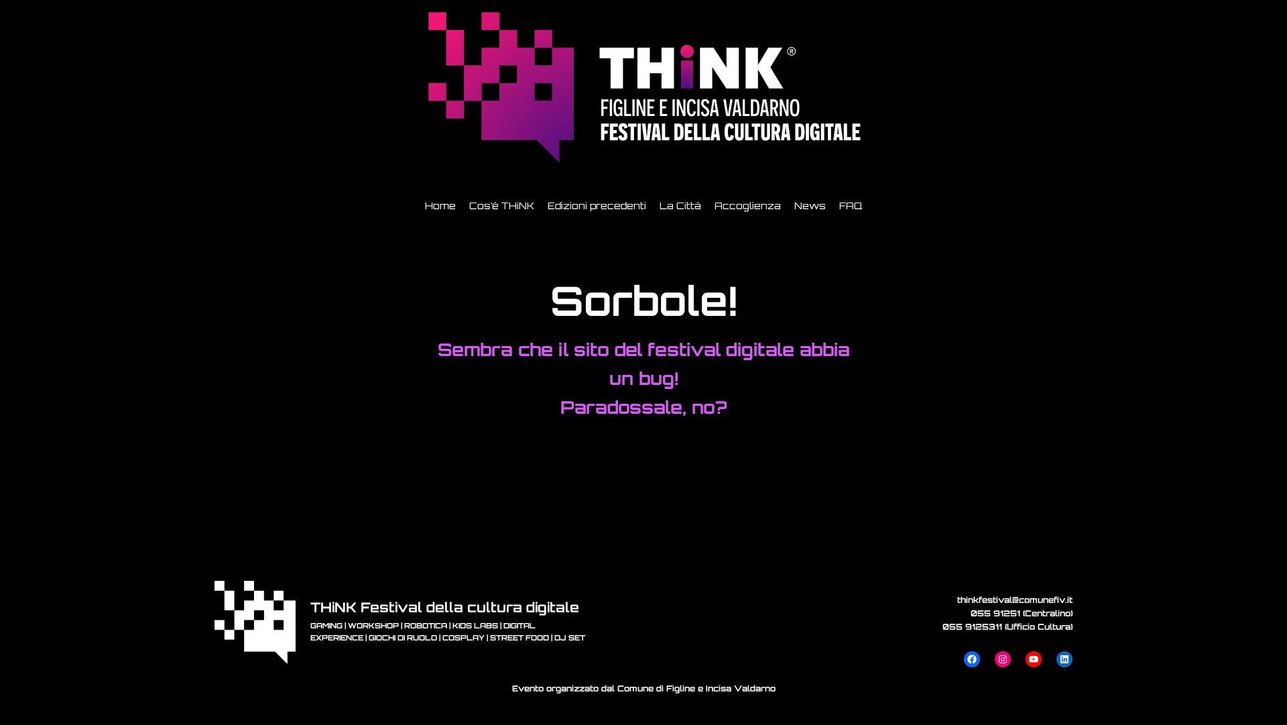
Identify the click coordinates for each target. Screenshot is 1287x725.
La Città (680, 205)
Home (440, 205)
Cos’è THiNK (501, 205)
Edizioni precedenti (597, 205)
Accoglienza (748, 205)
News (810, 205)
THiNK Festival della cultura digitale (444, 607)
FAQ (850, 205)
